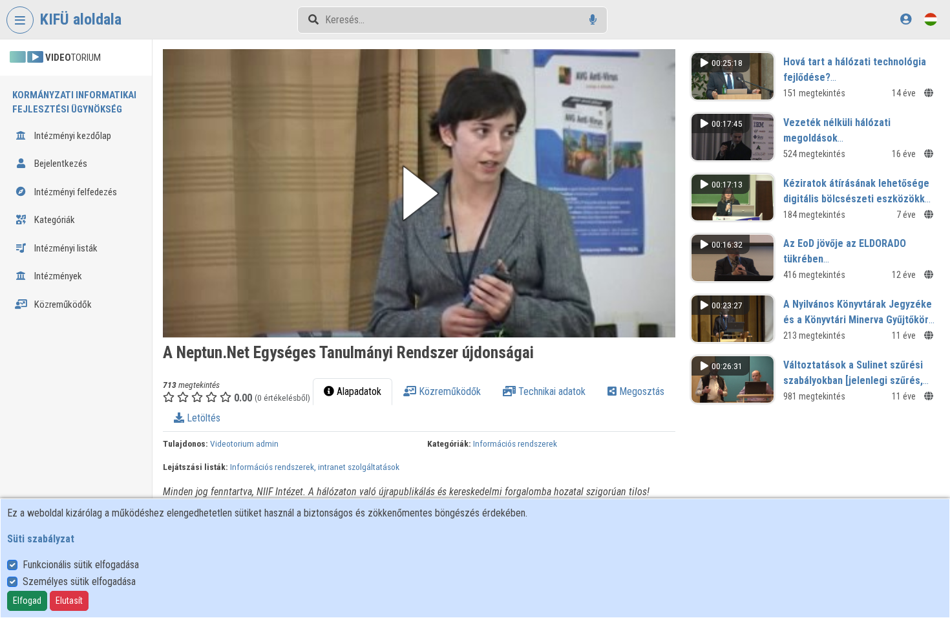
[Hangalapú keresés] (592, 20)
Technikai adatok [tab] (551, 391)
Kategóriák (53, 220)
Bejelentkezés (59, 163)
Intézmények (57, 276)
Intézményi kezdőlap (71, 136)
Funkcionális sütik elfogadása (81, 565)
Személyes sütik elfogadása (79, 581)
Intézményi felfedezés (74, 192)
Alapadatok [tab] (357, 391)
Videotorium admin (244, 443)
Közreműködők (62, 304)
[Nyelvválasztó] (930, 19)
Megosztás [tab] (640, 391)
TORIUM (73, 57)
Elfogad (27, 600)
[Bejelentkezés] (905, 19)
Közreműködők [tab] (448, 391)
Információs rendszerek (515, 443)
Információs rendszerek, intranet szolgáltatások (314, 467)
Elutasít (69, 600)
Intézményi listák (65, 248)
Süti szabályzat (40, 539)
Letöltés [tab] (202, 418)
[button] (419, 193)
